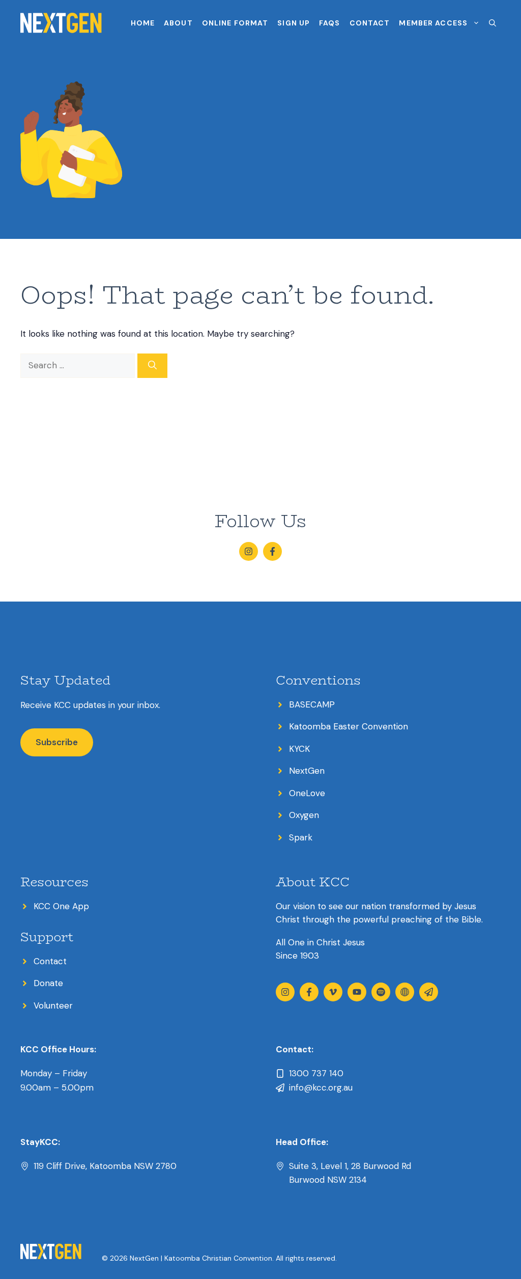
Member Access (433, 23)
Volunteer (53, 1005)
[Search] (152, 365)
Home (143, 23)
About (178, 23)
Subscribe (57, 742)
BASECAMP (312, 704)
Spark (300, 837)
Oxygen (304, 815)
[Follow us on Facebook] (272, 551)
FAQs (329, 23)
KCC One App (61, 906)
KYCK (299, 748)
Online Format (235, 23)
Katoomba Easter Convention (348, 726)
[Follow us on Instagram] (248, 551)
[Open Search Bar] (492, 23)
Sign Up (293, 23)
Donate (48, 983)
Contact (370, 23)
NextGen (307, 770)
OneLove (307, 793)
